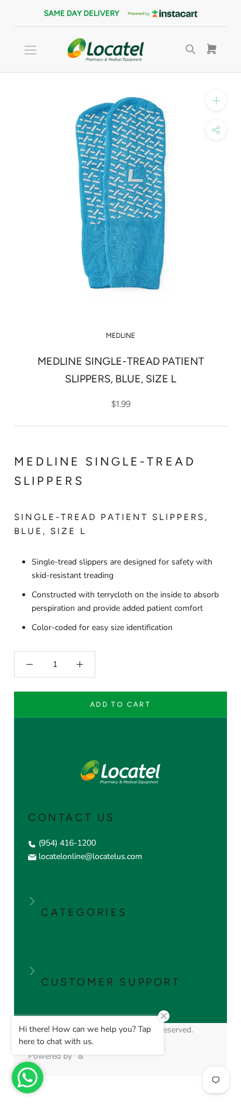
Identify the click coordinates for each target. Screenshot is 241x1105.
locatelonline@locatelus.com (90, 856)
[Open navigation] (30, 50)
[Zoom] (216, 100)
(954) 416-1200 (67, 843)
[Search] (190, 50)
